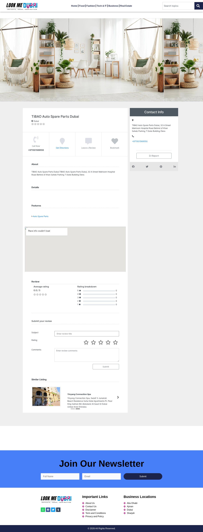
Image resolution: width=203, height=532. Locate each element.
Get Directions (62, 148)
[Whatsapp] (43, 509)
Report (155, 155)
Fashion (90, 6)
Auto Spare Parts (40, 216)
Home (74, 6)
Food (82, 6)
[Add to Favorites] (114, 143)
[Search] (198, 6)
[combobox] (178, 6)
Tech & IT (102, 6)
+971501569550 (139, 141)
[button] (32, 397)
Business (113, 6)
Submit (106, 366)
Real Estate (126, 6)
